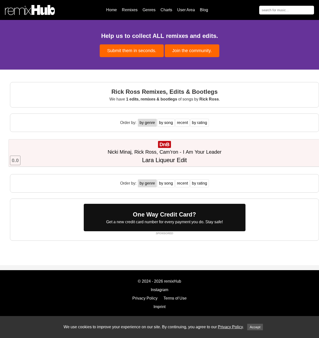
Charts (166, 10)
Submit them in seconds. (131, 50)
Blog (204, 10)
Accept (255, 327)
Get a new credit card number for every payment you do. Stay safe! (164, 217)
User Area (186, 10)
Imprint (159, 307)
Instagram (159, 290)
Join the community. (192, 50)
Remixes (130, 10)
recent (182, 122)
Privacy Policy (230, 327)
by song (166, 122)
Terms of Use (175, 298)
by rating (199, 122)
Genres (149, 10)
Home (111, 10)
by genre (147, 122)
